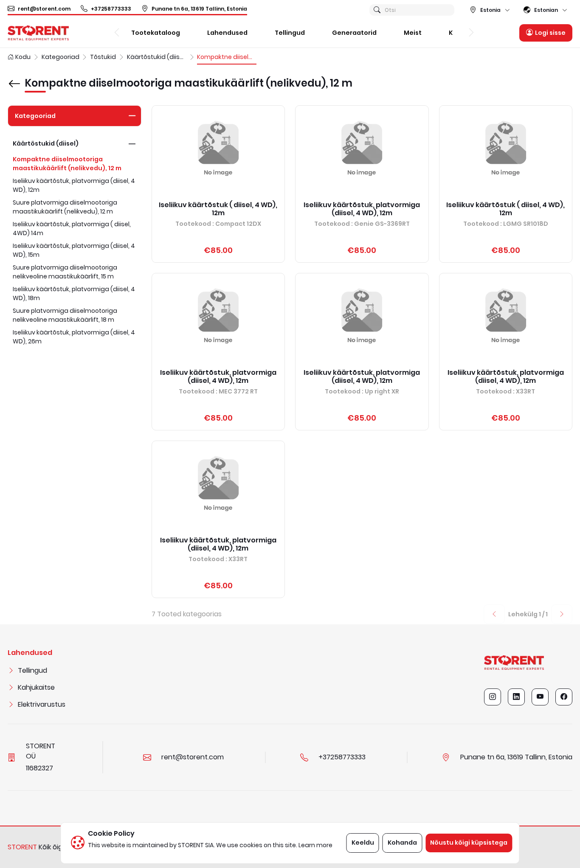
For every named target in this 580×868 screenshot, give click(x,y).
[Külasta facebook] (563, 696)
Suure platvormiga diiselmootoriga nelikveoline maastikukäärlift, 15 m (65, 272)
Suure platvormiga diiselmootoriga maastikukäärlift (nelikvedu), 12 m (65, 207)
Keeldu (363, 842)
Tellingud (32, 670)
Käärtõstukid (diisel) (46, 143)
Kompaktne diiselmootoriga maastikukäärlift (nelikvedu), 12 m (67, 163)
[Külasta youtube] (540, 696)
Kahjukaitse (36, 687)
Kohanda (402, 842)
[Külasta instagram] (492, 696)
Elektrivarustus (41, 704)
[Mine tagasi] (14, 77)
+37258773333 (111, 8)
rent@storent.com (44, 8)
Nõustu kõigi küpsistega (468, 842)
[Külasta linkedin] (516, 696)
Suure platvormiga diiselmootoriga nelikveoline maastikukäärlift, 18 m (65, 315)
